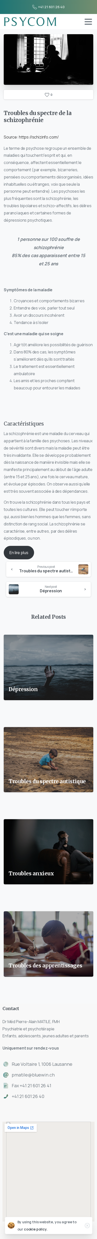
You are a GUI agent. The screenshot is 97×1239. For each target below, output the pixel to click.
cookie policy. (36, 1229)
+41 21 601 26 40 (51, 6)
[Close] (87, 1225)
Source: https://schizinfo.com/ (31, 137)
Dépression (23, 689)
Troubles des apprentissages (46, 965)
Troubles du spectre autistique (47, 781)
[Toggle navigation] (88, 21)
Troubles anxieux (31, 873)
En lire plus (18, 552)
